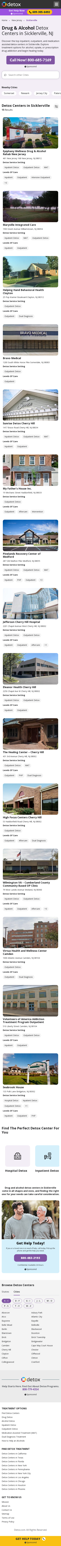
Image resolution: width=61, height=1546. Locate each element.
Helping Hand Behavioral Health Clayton (23, 291)
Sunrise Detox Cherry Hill (19, 423)
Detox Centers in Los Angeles (15, 1477)
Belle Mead (7, 1325)
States (5, 1291)
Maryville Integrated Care (19, 224)
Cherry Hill (6, 1350)
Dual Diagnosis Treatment (14, 1436)
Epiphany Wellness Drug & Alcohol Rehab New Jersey (24, 152)
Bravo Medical (12, 358)
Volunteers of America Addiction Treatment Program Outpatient (23, 1020)
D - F (17, 1300)
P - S (6, 1306)
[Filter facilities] (56, 107)
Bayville (34, 1321)
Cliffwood (35, 1354)
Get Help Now (17, 10)
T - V (17, 1306)
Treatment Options (14, 1408)
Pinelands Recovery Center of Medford (22, 555)
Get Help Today (28, 1539)
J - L (38, 1300)
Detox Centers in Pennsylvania (16, 1469)
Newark (25, 93)
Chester (34, 1350)
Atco (4, 1317)
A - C (6, 1300)
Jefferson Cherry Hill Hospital (21, 622)
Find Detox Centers (10, 1413)
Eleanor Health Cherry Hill (19, 687)
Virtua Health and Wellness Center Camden (25, 952)
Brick (4, 1337)
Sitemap (5, 1513)
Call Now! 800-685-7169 (30, 60)
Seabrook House (13, 1087)
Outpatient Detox (10, 1428)
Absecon (6, 1313)
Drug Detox (7, 1417)
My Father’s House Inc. (17, 488)
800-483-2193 (30, 1258)
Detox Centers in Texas (12, 1457)
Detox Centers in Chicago (13, 1481)
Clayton (5, 1354)
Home (4, 20)
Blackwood (36, 1329)
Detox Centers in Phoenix (13, 1489)
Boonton (35, 1333)
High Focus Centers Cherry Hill (22, 817)
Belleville (35, 1325)
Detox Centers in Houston (14, 1485)
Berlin (4, 1329)
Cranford (35, 1362)
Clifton (5, 1358)
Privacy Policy (8, 1521)
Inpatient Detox (9, 1425)
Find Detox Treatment (16, 1449)
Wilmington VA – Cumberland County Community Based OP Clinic (26, 884)
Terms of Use (8, 1517)
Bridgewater (37, 1341)
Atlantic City (36, 1317)
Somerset (9, 93)
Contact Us (7, 1510)
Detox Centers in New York (14, 1465)
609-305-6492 (41, 12)
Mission (5, 1502)
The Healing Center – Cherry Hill (23, 752)
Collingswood (8, 1362)
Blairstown (6, 1333)
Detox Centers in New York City (16, 1473)
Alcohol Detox (8, 1421)
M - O (49, 1300)
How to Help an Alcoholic (13, 1440)
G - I (28, 1300)
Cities (17, 1291)
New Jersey (17, 20)
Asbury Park (36, 1313)
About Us (6, 1506)
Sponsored (18, 14)
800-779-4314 (30, 1389)
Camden (5, 1345)
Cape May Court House (42, 1345)
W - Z (28, 1306)
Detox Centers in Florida (13, 1461)
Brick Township (38, 1337)
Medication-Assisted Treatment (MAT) (19, 1432)
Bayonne (6, 1321)
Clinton (34, 1358)
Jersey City (41, 93)
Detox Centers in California (14, 1453)
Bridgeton (6, 1341)
